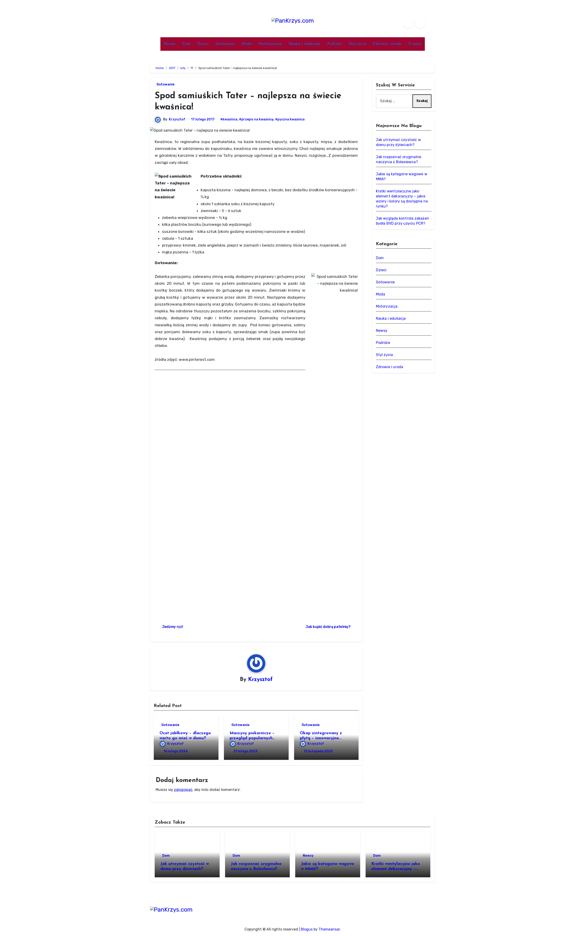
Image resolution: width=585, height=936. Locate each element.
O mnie (414, 44)
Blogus (307, 929)
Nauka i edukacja (304, 44)
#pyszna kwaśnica (290, 119)
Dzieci (203, 44)
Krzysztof (177, 119)
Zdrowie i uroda (387, 44)
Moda (247, 44)
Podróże (334, 44)
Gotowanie (225, 44)
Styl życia (357, 44)
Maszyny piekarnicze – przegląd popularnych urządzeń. (252, 738)
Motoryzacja (270, 44)
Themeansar (329, 929)
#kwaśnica (228, 119)
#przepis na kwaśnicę (256, 119)
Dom (186, 44)
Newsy (170, 44)
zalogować (183, 789)
